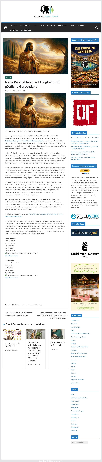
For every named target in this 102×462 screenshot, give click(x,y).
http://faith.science (11, 256)
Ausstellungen (76, 327)
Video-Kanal (62, 25)
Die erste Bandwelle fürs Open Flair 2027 (84, 138)
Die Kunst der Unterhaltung (80, 334)
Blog (72, 25)
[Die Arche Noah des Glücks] (13, 330)
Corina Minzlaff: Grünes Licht (57, 344)
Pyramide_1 (75, 414)
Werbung (80, 25)
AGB (35, 25)
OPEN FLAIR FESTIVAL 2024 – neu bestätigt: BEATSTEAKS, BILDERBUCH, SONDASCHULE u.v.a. (51, 315)
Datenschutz (26, 30)
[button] (29, 25)
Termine (74, 373)
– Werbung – (75, 320)
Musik (73, 366)
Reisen (73, 370)
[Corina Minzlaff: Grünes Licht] (58, 330)
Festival (73, 343)
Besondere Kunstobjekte (79, 398)
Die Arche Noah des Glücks (12, 344)
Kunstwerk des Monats (78, 357)
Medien (73, 363)
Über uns (12, 25)
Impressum (13, 30)
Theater (73, 376)
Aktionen (74, 324)
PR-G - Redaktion (22, 91)
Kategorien (24, 25)
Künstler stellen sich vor (79, 353)
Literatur (8, 77)
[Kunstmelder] (5, 27)
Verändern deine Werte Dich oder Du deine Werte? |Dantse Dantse (19, 313)
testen (73, 421)
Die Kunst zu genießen (78, 337)
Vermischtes (75, 383)
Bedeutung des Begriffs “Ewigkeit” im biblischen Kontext (24, 141)
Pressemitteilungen (47, 25)
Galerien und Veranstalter (79, 347)
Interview (74, 350)
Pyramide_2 (75, 417)
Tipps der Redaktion (77, 380)
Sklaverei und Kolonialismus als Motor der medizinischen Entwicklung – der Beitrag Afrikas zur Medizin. (34, 351)
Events (73, 340)
